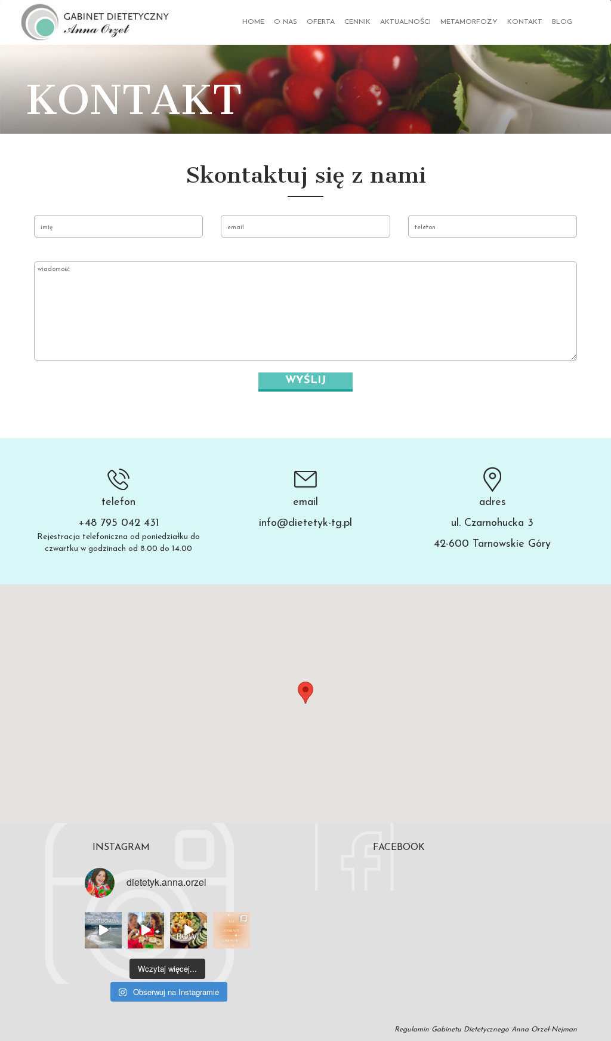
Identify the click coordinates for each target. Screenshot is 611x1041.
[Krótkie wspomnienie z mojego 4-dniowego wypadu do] (103, 930)
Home (253, 22)
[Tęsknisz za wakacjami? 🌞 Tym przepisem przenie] (188, 930)
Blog (562, 22)
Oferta (321, 22)
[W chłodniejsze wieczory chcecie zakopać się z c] (231, 930)
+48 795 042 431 (118, 523)
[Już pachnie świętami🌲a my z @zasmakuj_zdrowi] (146, 930)
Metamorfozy (469, 22)
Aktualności (405, 22)
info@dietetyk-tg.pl (305, 523)
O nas (285, 22)
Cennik (357, 22)
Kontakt (524, 22)
